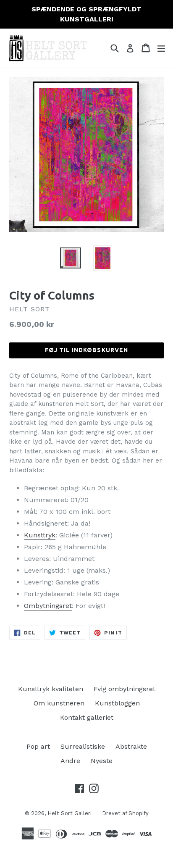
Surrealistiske (82, 746)
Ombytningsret (48, 606)
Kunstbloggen (117, 703)
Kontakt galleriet (86, 717)
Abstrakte (131, 746)
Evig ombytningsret (124, 689)
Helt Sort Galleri (69, 813)
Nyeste (102, 761)
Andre (70, 761)
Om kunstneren (59, 703)
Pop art (38, 746)
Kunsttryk (39, 535)
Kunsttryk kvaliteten (50, 689)
